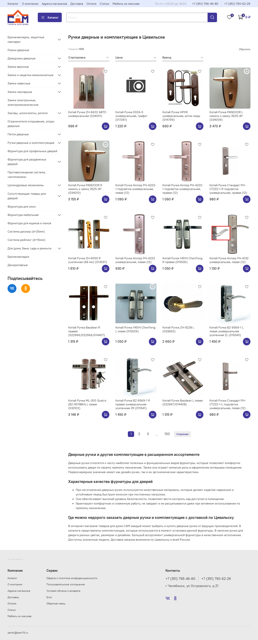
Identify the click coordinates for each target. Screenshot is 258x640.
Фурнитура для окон (22, 206)
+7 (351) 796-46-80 (205, 3)
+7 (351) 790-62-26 (237, 3)
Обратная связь (55, 603)
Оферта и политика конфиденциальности (71, 578)
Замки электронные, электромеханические (23, 102)
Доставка (76, 3)
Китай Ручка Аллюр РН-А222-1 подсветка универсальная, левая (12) (135, 189)
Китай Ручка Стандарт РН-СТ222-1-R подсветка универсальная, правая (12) (228, 189)
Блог (49, 597)
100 (167, 434)
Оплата (91, 3)
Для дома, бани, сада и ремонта (29, 248)
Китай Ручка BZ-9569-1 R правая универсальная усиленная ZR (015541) (132, 404)
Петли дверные (18, 134)
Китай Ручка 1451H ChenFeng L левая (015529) (135, 329)
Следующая (182, 434)
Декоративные (18, 265)
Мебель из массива (126, 3)
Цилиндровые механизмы (26, 185)
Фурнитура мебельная (23, 215)
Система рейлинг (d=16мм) (26, 240)
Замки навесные (19, 83)
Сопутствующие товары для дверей (27, 196)
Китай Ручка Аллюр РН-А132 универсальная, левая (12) (229, 260)
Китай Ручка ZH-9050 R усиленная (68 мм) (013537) (87, 260)
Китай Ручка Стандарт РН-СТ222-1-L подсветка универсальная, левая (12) (227, 404)
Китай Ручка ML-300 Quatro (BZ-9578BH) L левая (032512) (87, 404)
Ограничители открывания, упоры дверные (31, 123)
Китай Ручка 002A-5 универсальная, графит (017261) (131, 115)
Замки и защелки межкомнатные (30, 75)
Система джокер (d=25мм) (26, 231)
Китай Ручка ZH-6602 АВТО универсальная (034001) (87, 114)
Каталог (13, 3)
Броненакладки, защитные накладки (26, 39)
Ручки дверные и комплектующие (31, 143)
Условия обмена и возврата (63, 591)
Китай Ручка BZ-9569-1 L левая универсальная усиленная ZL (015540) (226, 331)
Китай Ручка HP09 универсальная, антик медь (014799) (181, 115)
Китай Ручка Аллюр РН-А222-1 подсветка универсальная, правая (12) (182, 189)
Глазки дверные (18, 50)
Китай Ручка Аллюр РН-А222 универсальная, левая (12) (135, 260)
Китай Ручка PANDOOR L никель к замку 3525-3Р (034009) (226, 115)
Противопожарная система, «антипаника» (27, 174)
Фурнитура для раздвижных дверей (27, 161)
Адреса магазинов (54, 3)
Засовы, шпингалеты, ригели (28, 113)
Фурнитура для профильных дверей (32, 151)
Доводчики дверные (22, 58)
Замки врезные (18, 67)
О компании (30, 3)
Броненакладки (18, 256)
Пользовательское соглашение (65, 584)
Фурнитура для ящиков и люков (29, 223)
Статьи (104, 3)
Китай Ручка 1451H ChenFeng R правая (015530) (182, 260)
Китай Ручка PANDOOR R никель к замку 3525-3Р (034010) (85, 189)
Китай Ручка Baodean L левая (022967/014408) (182, 402)
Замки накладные (20, 92)
